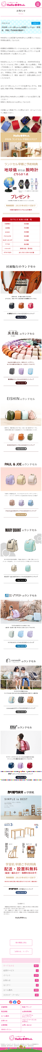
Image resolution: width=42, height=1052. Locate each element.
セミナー (20, 985)
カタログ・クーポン (20, 995)
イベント (20, 975)
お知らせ (20, 980)
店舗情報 (4, 1007)
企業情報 (4, 1025)
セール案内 (20, 990)
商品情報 (4, 1011)
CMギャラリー (6, 1029)
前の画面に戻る (21, 942)
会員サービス (20, 970)
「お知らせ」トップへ (21, 951)
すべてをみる (20, 966)
